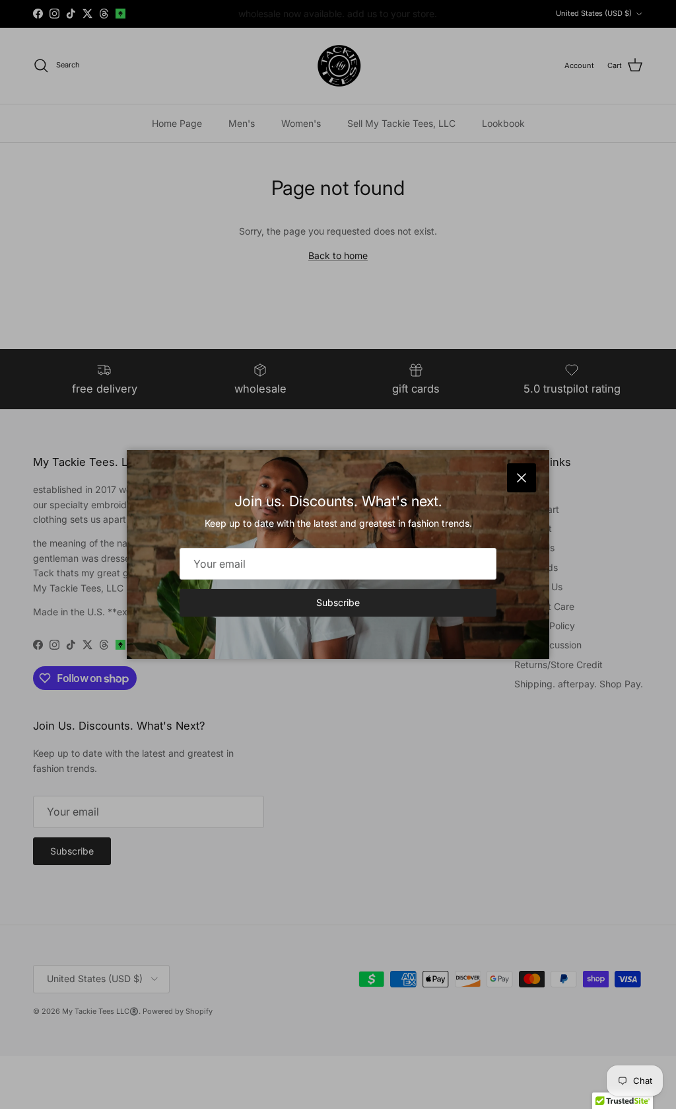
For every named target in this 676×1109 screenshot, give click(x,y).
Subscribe (338, 602)
